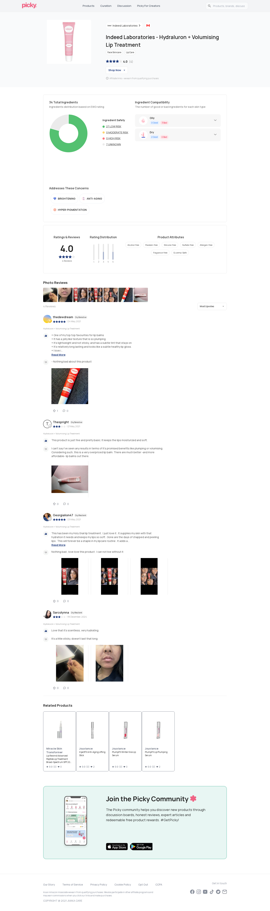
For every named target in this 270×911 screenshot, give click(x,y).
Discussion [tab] (124, 6)
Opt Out (143, 884)
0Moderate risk (117, 132)
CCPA (158, 884)
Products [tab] (88, 6)
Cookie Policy (122, 884)
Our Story (49, 884)
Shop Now (114, 70)
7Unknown (113, 144)
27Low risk (113, 126)
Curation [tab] (105, 6)
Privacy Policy (98, 884)
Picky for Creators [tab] (148, 6)
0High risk (113, 138)
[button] (212, 306)
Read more (58, 354)
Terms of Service (72, 884)
